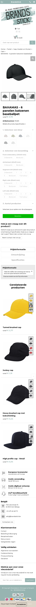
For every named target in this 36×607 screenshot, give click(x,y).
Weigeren (29, 604)
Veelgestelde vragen (8, 542)
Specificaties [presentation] (17, 260)
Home (3, 49)
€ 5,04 (8, 462)
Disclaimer (4, 558)
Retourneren (5, 539)
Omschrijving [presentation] (18, 255)
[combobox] (15, 43)
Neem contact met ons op (11, 238)
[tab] (18, 249)
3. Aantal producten (12, 203)
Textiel (9, 49)
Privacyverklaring (7, 556)
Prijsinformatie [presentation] (18, 249)
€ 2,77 (8, 330)
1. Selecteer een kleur (12, 130)
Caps (2, 51)
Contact (3, 531)
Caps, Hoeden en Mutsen (22, 49)
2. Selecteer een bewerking (15, 151)
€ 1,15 (7, 373)
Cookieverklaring (7, 553)
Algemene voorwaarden (9, 550)
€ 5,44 (8, 419)
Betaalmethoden (7, 536)
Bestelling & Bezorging (9, 534)
